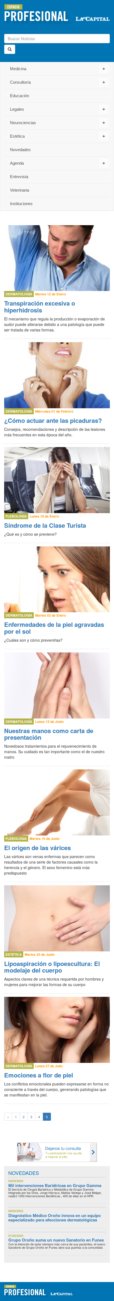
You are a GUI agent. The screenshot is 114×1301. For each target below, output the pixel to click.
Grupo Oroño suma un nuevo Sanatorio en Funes (56, 1240)
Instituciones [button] (21, 203)
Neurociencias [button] (57, 122)
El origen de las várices (37, 847)
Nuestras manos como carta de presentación (48, 734)
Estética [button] (57, 136)
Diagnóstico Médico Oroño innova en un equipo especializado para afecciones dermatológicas (54, 1217)
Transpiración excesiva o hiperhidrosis (39, 306)
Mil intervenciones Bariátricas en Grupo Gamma (54, 1185)
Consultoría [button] (57, 82)
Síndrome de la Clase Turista (45, 525)
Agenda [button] (57, 163)
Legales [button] (57, 109)
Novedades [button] (20, 149)
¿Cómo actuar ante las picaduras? (53, 420)
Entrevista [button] (19, 176)
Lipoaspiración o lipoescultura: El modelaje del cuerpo (52, 967)
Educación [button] (19, 95)
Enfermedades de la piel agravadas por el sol (54, 627)
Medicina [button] (57, 68)
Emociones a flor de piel (38, 1075)
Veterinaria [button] (19, 190)
